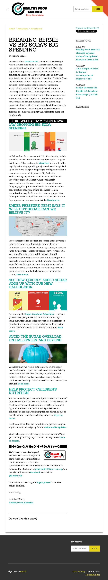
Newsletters (36, 28)
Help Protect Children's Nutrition (33, 391)
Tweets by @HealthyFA (87, 28)
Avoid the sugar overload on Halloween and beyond (35, 338)
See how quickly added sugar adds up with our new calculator (38, 283)
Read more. (53, 200)
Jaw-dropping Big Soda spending (30, 126)
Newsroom (23, 28)
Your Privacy (79, 571)
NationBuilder (93, 575)
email (23, 571)
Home (12, 28)
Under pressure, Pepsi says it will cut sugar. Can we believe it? (37, 209)
